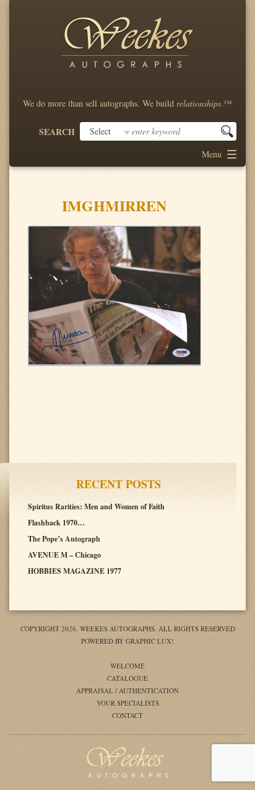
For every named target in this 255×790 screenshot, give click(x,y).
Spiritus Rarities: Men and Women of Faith (96, 506)
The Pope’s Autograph (64, 538)
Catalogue (127, 678)
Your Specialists (128, 703)
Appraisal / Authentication (127, 690)
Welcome (127, 665)
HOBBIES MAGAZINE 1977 (74, 571)
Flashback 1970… (56, 522)
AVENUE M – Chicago (64, 555)
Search (57, 132)
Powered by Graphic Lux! (127, 641)
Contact (127, 715)
